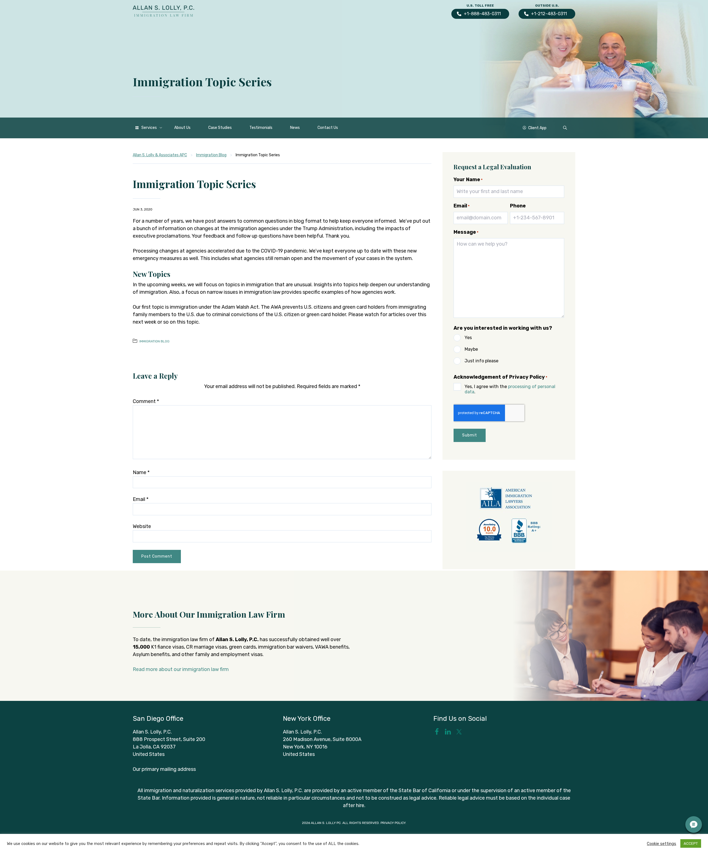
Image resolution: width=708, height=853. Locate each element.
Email (141, 499)
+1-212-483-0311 (549, 13)
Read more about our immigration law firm (181, 669)
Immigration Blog (154, 341)
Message (466, 232)
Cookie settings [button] (661, 843)
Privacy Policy (393, 823)
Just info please (481, 360)
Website (142, 526)
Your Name (468, 179)
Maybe (471, 349)
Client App (537, 128)
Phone (518, 206)
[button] (565, 128)
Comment (146, 401)
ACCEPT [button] (691, 843)
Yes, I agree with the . (510, 389)
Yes (468, 337)
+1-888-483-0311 (482, 13)
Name (141, 472)
